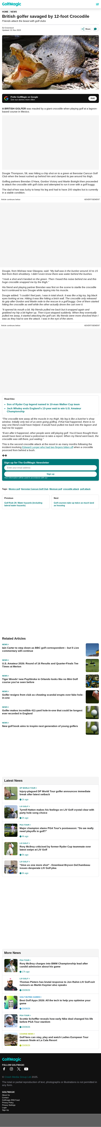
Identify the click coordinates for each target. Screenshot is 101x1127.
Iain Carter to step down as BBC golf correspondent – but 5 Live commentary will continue (40, 649)
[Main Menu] (97, 4)
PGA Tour (24, 825)
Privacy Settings (8, 1105)
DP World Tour (27, 788)
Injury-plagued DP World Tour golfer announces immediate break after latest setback (55, 793)
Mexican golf (55, 489)
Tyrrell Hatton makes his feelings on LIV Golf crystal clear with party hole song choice (57, 811)
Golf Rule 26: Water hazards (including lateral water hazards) (23, 504)
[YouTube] (26, 1070)
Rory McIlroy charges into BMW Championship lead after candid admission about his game (54, 965)
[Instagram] (12, 1070)
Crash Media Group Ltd (18, 1077)
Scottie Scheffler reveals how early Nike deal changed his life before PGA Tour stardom (56, 1020)
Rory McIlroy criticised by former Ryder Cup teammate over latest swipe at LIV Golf (55, 848)
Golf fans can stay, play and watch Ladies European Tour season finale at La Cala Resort (54, 1039)
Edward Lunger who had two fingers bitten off (47, 447)
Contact (5, 1097)
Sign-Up (5, 1110)
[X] (19, 1070)
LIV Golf (24, 806)
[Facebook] (4, 1070)
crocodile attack (71, 489)
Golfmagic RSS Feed (11, 1100)
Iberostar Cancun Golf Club (34, 489)
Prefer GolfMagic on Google (24, 97)
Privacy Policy (53, 478)
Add (92, 98)
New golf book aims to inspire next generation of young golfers (40, 726)
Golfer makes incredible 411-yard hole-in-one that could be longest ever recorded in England (42, 712)
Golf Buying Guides (30, 997)
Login (4, 1107)
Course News (26, 1034)
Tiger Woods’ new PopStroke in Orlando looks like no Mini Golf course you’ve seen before (40, 681)
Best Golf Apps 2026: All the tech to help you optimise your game (55, 1002)
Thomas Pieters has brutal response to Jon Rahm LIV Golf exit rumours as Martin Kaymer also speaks (57, 983)
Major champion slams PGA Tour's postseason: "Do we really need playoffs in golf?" (57, 830)
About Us (6, 1095)
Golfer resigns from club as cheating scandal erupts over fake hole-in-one (42, 696)
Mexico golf (14, 489)
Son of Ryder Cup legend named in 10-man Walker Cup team (43, 404)
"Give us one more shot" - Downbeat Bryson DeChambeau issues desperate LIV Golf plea (55, 866)
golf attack (85, 489)
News (14, 12)
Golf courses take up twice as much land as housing (74, 504)
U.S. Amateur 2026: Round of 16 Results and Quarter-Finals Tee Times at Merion (40, 665)
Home (5, 12)
